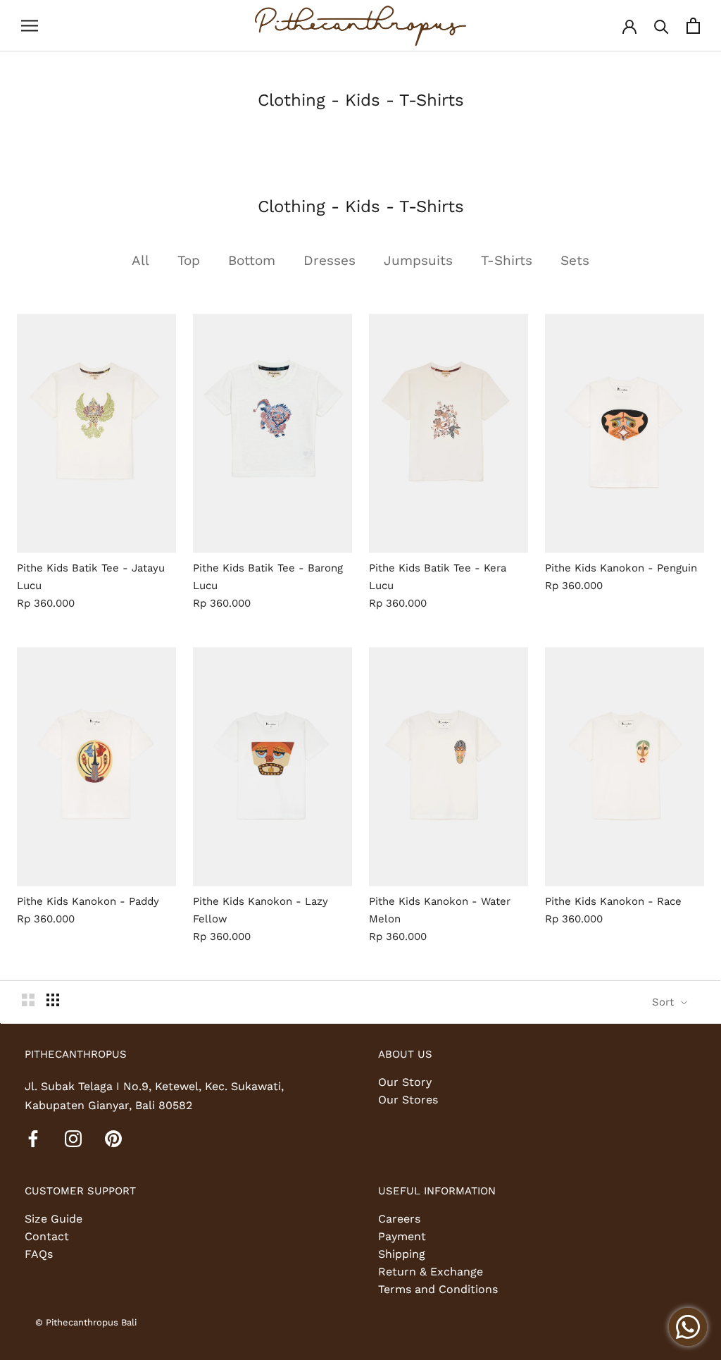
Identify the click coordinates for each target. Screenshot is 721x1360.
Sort (664, 1002)
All (140, 260)
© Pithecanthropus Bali (86, 1322)
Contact (47, 1236)
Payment (402, 1236)
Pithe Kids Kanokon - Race (613, 901)
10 (115, 556)
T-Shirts (506, 260)
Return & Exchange (430, 1271)
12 (133, 556)
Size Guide (53, 1218)
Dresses (329, 260)
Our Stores (408, 1099)
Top (188, 260)
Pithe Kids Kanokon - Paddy (88, 901)
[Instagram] (73, 1138)
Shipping (401, 1254)
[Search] (661, 25)
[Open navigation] (29, 26)
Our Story (405, 1082)
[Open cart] (693, 26)
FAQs (39, 1254)
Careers (399, 1218)
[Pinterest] (113, 1138)
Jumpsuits (418, 260)
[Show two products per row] (28, 1000)
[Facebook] (33, 1138)
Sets (574, 260)
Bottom (251, 260)
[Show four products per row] (52, 1000)
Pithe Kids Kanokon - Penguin (621, 568)
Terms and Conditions (438, 1289)
